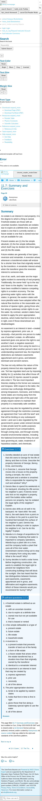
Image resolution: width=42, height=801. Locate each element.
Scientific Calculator (11, 123)
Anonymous (32, 730)
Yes (5, 761)
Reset (3, 64)
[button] (8, 139)
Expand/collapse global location (39, 179)
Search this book (6, 41)
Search (4, 798)
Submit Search (6, 48)
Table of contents (11, 205)
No (13, 761)
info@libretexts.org (9, 792)
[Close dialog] (1, 162)
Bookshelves (25, 180)
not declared (19, 728)
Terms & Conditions (19, 788)
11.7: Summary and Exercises (24, 723)
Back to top (5, 742)
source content (6, 733)
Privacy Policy (6, 788)
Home (11, 180)
